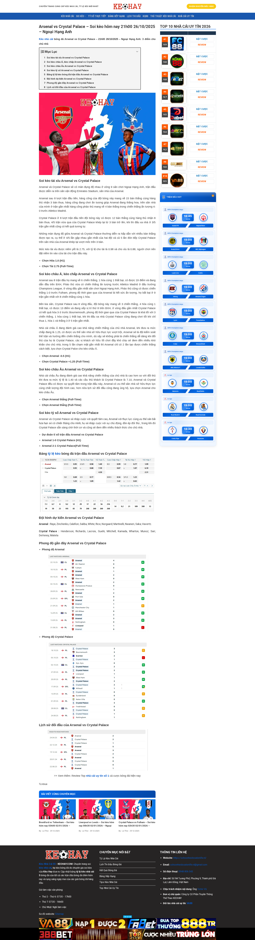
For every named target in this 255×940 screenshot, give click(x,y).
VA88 (189, 903)
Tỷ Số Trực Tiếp (97, 16)
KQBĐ (145, 16)
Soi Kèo (80, 16)
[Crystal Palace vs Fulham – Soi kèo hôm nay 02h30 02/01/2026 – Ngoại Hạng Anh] (137, 809)
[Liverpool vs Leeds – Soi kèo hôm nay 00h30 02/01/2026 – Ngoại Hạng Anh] (97, 809)
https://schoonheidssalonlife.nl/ (189, 857)
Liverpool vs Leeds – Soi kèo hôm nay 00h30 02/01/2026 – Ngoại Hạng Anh (96, 824)
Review (202, 44)
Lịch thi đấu (134, 16)
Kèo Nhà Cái (67, 16)
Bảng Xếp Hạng (116, 16)
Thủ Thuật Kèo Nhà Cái (163, 16)
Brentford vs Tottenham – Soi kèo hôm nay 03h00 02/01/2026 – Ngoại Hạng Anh (56, 824)
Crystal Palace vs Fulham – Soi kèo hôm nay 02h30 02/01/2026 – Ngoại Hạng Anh (137, 824)
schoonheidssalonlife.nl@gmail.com (188, 864)
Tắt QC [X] (127, 917)
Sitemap (59, 914)
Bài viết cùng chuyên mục (58, 793)
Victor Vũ (202, 889)
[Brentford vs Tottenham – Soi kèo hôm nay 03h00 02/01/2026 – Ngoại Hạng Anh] (57, 809)
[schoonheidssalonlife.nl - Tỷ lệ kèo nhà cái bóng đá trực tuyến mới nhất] (127, 6)
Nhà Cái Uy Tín (186, 16)
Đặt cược (202, 39)
